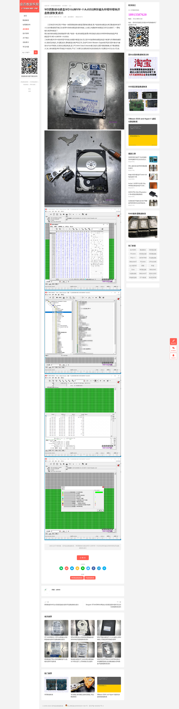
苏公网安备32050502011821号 (77, 706)
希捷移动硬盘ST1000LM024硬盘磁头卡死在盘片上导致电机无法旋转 (82, 660)
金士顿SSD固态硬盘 (133, 266)
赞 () (83, 558)
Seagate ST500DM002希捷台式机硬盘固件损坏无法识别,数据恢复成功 (103, 605)
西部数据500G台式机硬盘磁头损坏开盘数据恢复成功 (61, 604)
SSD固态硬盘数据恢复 (142, 254)
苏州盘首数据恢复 (29, 6)
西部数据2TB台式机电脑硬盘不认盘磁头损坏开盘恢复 (55, 660)
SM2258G (152, 269)
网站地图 (32, 84)
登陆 (29, 89)
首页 (25, 16)
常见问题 (26, 46)
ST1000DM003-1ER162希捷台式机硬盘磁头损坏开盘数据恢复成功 (55, 638)
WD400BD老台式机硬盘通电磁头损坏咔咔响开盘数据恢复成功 (82, 638)
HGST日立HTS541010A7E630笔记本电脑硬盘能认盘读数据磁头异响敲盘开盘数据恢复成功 (108, 661)
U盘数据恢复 (133, 273)
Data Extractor (133, 269)
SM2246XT (143, 273)
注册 (29, 91)
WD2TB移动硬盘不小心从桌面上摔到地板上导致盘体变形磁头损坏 (109, 638)
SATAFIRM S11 (142, 258)
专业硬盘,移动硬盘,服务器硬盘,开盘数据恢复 (82, 695)
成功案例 (26, 29)
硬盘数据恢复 (24, 82)
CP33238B (152, 262)
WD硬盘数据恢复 (76, 578)
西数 (142, 266)
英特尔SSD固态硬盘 (152, 273)
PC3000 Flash (143, 262)
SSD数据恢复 (34, 82)
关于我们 (26, 38)
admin (58, 590)
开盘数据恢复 (90, 578)
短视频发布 (26, 24)
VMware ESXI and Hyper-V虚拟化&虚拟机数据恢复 (108, 695)
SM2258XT (133, 262)
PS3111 (133, 258)
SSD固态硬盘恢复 (152, 250)
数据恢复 (26, 20)
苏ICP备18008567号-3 (96, 706)
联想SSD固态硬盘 (152, 277)
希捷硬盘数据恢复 (133, 277)
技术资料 (26, 33)
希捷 (152, 266)
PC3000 (133, 254)
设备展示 (26, 42)
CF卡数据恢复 (143, 277)
